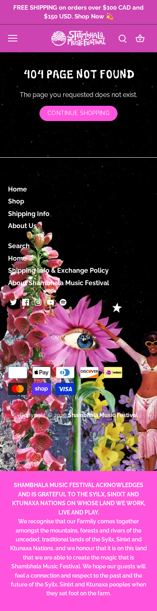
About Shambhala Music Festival (58, 283)
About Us (22, 226)
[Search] (122, 38)
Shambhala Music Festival (103, 414)
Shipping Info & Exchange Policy (58, 270)
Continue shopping (78, 113)
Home (17, 189)
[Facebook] (25, 301)
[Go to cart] (140, 38)
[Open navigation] (12, 38)
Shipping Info (29, 214)
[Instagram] (38, 301)
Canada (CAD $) (70, 337)
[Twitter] (13, 301)
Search (19, 246)
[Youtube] (50, 301)
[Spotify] (63, 301)
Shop (16, 201)
